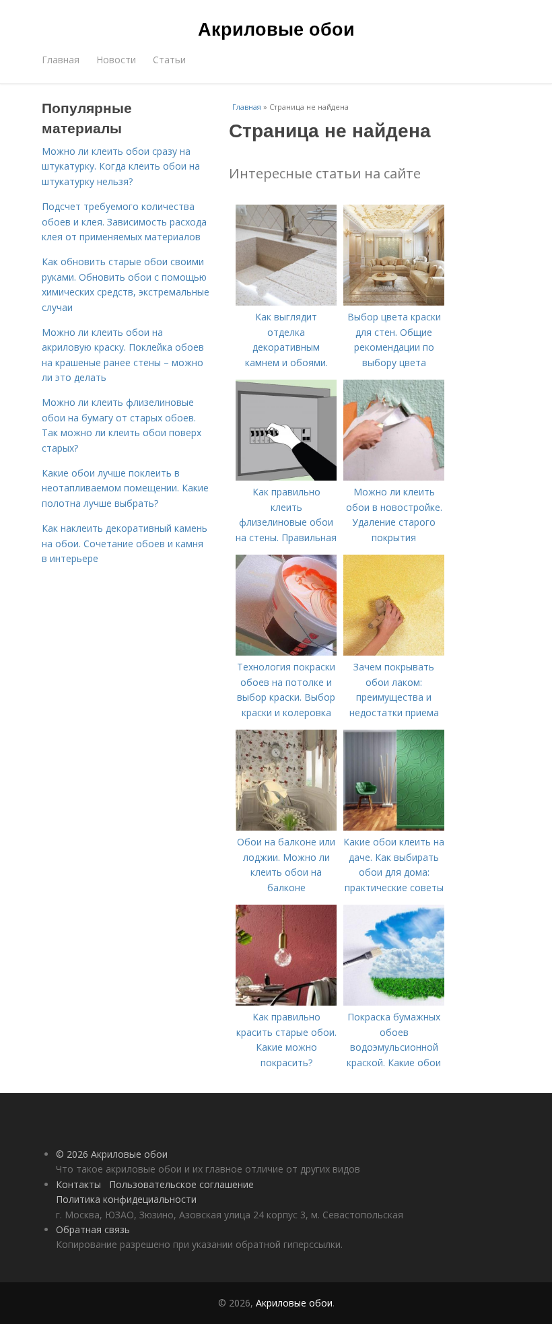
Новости (116, 59)
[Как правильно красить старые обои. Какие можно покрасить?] (286, 1002)
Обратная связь (93, 1229)
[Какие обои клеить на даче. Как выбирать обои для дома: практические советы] (393, 827)
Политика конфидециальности (126, 1199)
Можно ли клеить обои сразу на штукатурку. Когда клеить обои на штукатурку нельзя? (121, 166)
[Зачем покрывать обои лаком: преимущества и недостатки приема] (393, 652)
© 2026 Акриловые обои (112, 1154)
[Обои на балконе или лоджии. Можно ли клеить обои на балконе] (286, 827)
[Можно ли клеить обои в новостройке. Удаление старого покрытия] (393, 477)
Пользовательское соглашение (181, 1184)
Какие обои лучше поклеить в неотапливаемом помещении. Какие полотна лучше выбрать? (125, 488)
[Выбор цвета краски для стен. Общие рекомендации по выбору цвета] (393, 301)
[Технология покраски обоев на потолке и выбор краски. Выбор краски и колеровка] (286, 652)
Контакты (78, 1184)
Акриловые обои (276, 28)
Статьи (169, 59)
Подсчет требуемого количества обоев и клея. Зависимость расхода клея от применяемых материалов (124, 221)
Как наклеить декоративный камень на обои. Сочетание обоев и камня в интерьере (124, 543)
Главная (60, 59)
